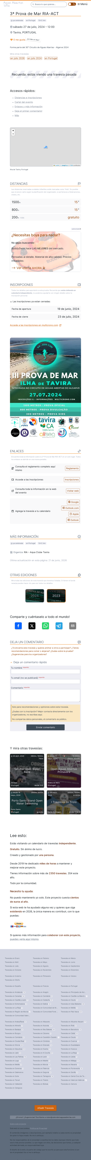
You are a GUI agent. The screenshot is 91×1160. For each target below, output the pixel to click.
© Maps (64, 167)
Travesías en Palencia (41, 1060)
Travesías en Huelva (41, 1040)
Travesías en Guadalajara (70, 1036)
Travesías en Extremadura (15, 994)
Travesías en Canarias (14, 986)
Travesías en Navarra (69, 1056)
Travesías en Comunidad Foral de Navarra (49, 1002)
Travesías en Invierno (12, 966)
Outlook (75, 519)
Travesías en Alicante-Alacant (73, 1012)
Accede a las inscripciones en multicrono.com (32, 324)
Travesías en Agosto (40, 955)
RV (59, 1157)
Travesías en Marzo (68, 947)
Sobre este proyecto (17, 1117)
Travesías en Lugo (12, 1052)
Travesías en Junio (67, 951)
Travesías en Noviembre (41, 959)
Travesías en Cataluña (42, 990)
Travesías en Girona (13, 1036)
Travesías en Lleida (68, 1048)
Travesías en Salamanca (13, 1064)
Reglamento (72, 467)
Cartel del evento (23, 102)
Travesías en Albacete (41, 1012)
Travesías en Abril (11, 951)
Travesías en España (12, 976)
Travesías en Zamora (68, 1076)
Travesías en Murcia (41, 1056)
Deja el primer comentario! (28, 112)
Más (17, 116)
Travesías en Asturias (42, 1016)
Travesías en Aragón (40, 982)
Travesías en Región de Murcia (17, 1002)
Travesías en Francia (40, 976)
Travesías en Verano (68, 966)
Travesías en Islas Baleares (72, 994)
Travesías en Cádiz (69, 1024)
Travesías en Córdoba (42, 1032)
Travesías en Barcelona (70, 1020)
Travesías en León (40, 1048)
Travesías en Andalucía (14, 982)
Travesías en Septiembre (70, 955)
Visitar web (73, 489)
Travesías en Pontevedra (71, 1060)
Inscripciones (72, 478)
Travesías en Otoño (12, 970)
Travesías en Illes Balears (43, 1020)
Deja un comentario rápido (29, 661)
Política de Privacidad (37, 1121)
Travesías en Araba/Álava (15, 1012)
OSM (71, 167)
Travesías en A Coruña (42, 1044)
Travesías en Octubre (12, 959)
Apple (76, 513)
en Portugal (48, 58)
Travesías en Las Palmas (15, 1048)
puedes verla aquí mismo (23, 928)
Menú (84, 4)
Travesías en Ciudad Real (15, 1032)
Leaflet (57, 167)
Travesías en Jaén (12, 1044)
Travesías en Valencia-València (73, 1072)
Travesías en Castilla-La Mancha (73, 986)
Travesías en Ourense (13, 1060)
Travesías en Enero (12, 947)
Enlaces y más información (28, 107)
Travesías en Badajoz (13, 1020)
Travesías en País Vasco (71, 1002)
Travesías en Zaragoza (13, 1080)
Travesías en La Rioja (13, 998)
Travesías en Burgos (12, 1024)
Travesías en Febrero (40, 947)
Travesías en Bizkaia (41, 1076)
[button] (45, 148)
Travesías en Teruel (12, 1072)
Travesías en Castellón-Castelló (45, 1028)
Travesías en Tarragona (42, 1068)
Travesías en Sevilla (68, 1064)
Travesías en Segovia (41, 1064)
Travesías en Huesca (68, 1040)
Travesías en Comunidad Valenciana (19, 1006)
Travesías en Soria (11, 1068)
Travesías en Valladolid (13, 1076)
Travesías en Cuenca (69, 1032)
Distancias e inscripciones (27, 98)
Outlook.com (72, 507)
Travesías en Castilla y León (16, 990)
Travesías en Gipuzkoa (14, 1040)
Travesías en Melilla (68, 998)
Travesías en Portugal (68, 976)
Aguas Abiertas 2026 (16, 4)
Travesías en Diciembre (69, 959)
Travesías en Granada (42, 1036)
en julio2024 (33, 58)
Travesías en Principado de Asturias (75, 982)
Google (75, 501)
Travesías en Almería (13, 1016)
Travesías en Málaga (69, 1052)
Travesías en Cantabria (42, 986)
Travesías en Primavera (41, 966)
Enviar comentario (46, 729)
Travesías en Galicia (41, 994)
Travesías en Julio (11, 955)
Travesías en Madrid (41, 1052)
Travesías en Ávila (68, 1016)
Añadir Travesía (45, 1100)
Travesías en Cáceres (41, 1024)
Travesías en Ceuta (68, 990)
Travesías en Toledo (40, 1072)
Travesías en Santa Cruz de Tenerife (75, 1068)
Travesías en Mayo (39, 951)
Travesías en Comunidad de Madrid (46, 998)
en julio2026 (17, 58)
